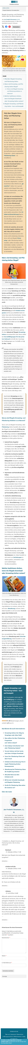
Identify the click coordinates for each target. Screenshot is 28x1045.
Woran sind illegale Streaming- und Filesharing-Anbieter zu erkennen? (15, 91)
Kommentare (16, 27)
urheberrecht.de (6, 8)
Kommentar (6, 937)
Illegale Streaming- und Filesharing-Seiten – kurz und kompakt (14, 105)
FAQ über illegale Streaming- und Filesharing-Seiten (13, 80)
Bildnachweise (17, 1036)
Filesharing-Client (9, 155)
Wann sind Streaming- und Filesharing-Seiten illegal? (14, 85)
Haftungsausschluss (8, 1036)
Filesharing (5, 427)
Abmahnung (11, 608)
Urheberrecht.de (14, 4)
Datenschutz (20, 1034)
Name (4, 955)
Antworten (4, 861)
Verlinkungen (17, 557)
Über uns (7, 1034)
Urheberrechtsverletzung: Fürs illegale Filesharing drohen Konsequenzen (15, 764)
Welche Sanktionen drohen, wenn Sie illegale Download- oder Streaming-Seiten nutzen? (14, 98)
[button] (26, 3)
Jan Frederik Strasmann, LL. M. (12, 19)
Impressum (13, 1034)
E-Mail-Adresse (7, 962)
